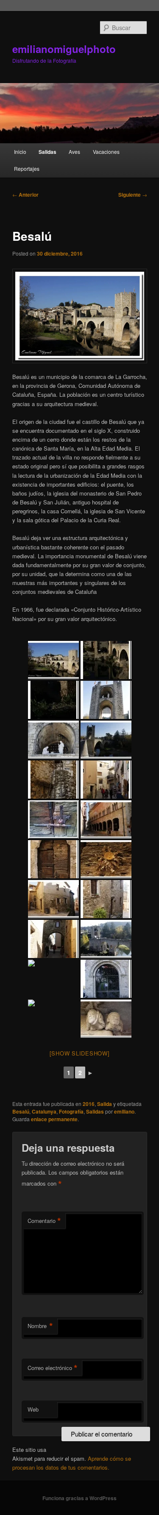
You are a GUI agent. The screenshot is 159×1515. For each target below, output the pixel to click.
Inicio (20, 151)
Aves (74, 151)
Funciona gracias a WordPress (79, 1498)
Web (33, 1409)
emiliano (124, 1111)
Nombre (40, 1326)
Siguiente (132, 194)
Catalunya (44, 1111)
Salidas (47, 152)
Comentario (44, 1221)
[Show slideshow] (80, 1053)
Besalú (20, 1111)
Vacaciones (106, 151)
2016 (89, 1104)
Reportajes (26, 168)
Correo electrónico (53, 1368)
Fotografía (71, 1111)
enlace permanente (54, 1119)
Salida (104, 1104)
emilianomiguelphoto (64, 49)
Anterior (25, 194)
